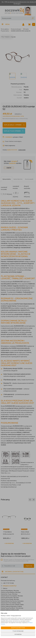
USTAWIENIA (18, 634)
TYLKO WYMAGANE (18, 631)
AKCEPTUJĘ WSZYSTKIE (18, 627)
